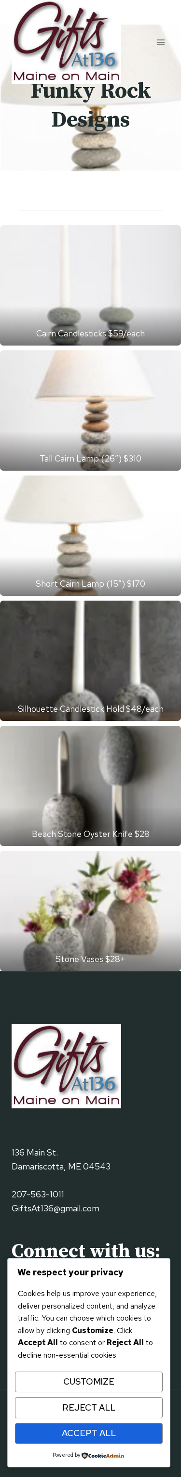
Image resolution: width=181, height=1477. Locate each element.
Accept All (89, 1432)
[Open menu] (160, 42)
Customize (88, 1381)
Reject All (88, 1407)
